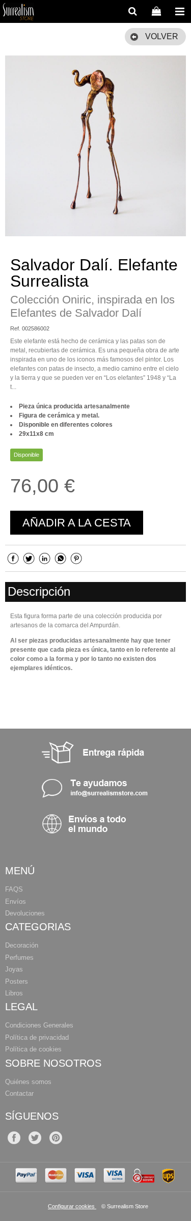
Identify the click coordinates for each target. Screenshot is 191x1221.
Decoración (21, 945)
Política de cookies (33, 1049)
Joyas (14, 969)
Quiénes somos (28, 1082)
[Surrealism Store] (18, 13)
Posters (16, 981)
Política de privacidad (37, 1037)
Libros (14, 993)
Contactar (19, 1093)
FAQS (14, 889)
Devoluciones (25, 913)
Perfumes (19, 957)
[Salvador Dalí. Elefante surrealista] (95, 145)
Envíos (15, 901)
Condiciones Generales (39, 1025)
